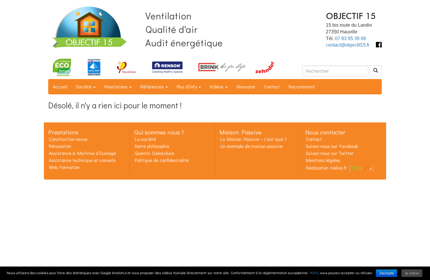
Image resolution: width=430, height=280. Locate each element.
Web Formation (64, 167)
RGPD (313, 272)
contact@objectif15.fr (347, 44)
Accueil (60, 86)
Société (84, 86)
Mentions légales (323, 160)
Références (152, 86)
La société (145, 139)
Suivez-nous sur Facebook (332, 146)
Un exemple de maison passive (251, 146)
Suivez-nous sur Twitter (329, 153)
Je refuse (412, 273)
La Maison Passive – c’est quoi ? (253, 139)
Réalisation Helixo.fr (326, 168)
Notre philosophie (152, 146)
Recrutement (302, 86)
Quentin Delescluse (154, 153)
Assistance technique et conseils (82, 160)
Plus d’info (187, 86)
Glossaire (245, 86)
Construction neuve (68, 139)
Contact (272, 86)
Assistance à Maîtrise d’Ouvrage (82, 153)
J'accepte (386, 273)
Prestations (116, 86)
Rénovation (60, 146)
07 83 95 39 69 (350, 38)
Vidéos (217, 86)
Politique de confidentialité (162, 160)
